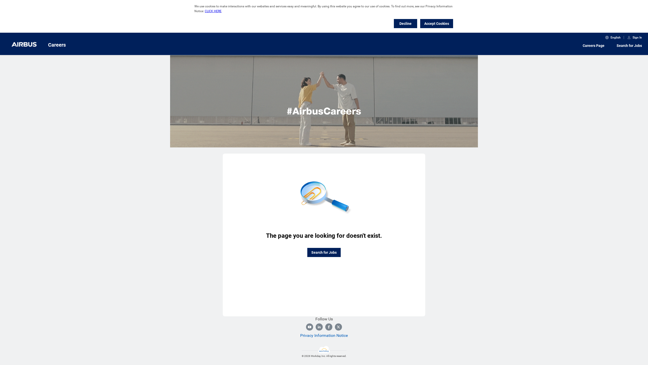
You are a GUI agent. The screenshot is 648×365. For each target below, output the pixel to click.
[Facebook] (328, 327)
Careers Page (593, 46)
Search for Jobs (629, 46)
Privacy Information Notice (324, 335)
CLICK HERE (213, 11)
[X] (338, 327)
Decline (405, 24)
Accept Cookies (436, 24)
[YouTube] (309, 327)
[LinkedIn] (319, 327)
